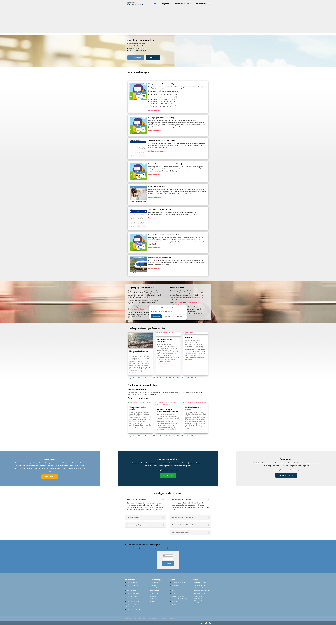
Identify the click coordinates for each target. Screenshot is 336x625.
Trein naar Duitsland (132, 588)
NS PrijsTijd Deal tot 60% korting (161, 118)
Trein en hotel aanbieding (179, 599)
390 (196, 378)
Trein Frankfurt (153, 593)
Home (155, 4)
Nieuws (174, 593)
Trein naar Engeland (132, 596)
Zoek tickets (168, 475)
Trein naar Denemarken (133, 593)
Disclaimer (172, 618)
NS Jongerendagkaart (137, 309)
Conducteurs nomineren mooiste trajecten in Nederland (167, 410)
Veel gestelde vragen (178, 596)
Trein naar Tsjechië (132, 607)
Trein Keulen (152, 596)
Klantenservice (200, 4)
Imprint (164, 618)
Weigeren (168, 316)
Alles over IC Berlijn (200, 593)
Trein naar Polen (131, 604)
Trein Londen (153, 599)
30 (160, 378)
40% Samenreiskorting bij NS (159, 257)
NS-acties (179, 303)
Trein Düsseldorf (154, 591)
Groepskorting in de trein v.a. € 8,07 (161, 84)
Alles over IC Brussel (200, 582)
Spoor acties (189, 337)
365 (178, 378)
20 (157, 378)
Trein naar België (131, 591)
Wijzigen (179, 316)
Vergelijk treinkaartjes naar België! (161, 140)
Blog (188, 4)
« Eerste (144, 378)
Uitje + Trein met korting (157, 187)
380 (192, 378)
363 (170, 378)
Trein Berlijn (152, 585)
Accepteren (156, 316)
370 (188, 378)
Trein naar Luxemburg (132, 599)
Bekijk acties (50, 477)
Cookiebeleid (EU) (139, 618)
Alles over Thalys (199, 588)
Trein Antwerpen (154, 582)
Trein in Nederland (132, 582)
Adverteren (128, 618)
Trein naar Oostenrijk (132, 601)
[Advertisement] (167, 20)
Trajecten (174, 601)
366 (182, 378)
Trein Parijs (152, 601)
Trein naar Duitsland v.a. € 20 (159, 209)
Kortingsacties (165, 4)
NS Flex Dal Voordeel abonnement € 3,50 (163, 235)
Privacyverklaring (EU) (153, 618)
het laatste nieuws (184, 305)
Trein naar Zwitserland (133, 609)
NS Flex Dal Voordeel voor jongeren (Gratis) (165, 164)
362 (166, 378)
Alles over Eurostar (199, 585)
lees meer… (133, 373)
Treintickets (178, 4)
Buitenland (153, 57)
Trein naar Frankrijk (132, 585)
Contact (174, 604)
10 (154, 378)
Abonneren (168, 563)
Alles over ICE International (202, 591)
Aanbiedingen (135, 57)
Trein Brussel (153, 588)
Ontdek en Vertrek (286, 475)
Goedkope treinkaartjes (178, 582)
